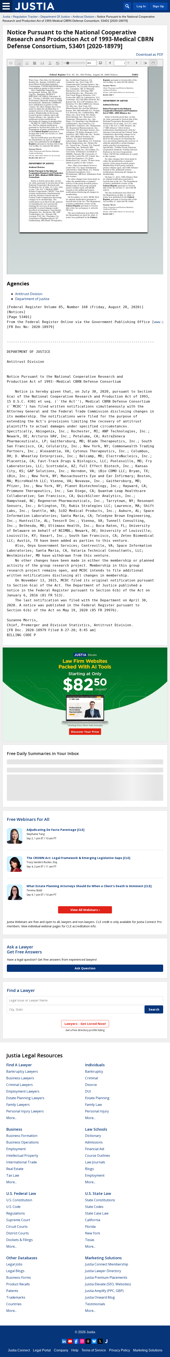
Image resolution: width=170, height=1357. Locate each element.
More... (11, 1118)
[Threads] (88, 1341)
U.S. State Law (98, 1193)
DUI (88, 1091)
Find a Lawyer (21, 990)
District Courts (17, 1233)
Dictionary (93, 1135)
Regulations (15, 1213)
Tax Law (12, 1175)
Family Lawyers (18, 1104)
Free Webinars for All (28, 819)
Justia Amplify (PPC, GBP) (104, 1290)
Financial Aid (94, 1149)
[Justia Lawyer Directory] (106, 1341)
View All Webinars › (85, 910)
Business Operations (22, 1142)
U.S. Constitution (19, 1200)
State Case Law (96, 1213)
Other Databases (21, 1257)
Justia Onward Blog (100, 1297)
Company (61, 1350)
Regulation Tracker (25, 16)
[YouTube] (70, 1341)
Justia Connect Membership (106, 1264)
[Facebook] (76, 1341)
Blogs (89, 1168)
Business (14, 1129)
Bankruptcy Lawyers (22, 1071)
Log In (141, 6)
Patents (12, 1290)
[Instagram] (82, 1341)
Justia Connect (19, 1350)
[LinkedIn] (64, 1341)
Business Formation (21, 1135)
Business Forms (18, 1277)
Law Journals (95, 1162)
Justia (6, 16)
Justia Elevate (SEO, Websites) (108, 1284)
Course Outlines (97, 1155)
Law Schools (96, 1129)
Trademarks (15, 1297)
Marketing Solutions (103, 1257)
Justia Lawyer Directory (103, 1271)
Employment (16, 1149)
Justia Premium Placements (106, 1277)
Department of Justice (32, 299)
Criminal (91, 1078)
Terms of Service (93, 1350)
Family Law (93, 1104)
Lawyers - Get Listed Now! (85, 1024)
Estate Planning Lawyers (25, 1098)
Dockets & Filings (19, 1240)
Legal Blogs (15, 1271)
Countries (14, 1304)
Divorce (91, 1084)
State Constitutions (100, 1200)
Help (74, 1350)
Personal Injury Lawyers (25, 1111)
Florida (90, 1226)
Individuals (95, 1064)
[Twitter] (100, 1341)
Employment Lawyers (22, 1091)
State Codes (94, 1206)
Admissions (94, 1142)
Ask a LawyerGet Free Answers (24, 949)
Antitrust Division (83, 16)
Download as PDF (149, 54)
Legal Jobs (14, 1264)
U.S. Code (13, 1206)
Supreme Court (18, 1220)
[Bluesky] (94, 1341)
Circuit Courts (17, 1226)
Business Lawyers (20, 1078)
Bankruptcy (94, 1071)
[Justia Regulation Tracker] (34, 6)
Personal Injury (97, 1111)
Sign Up (158, 6)
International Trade (21, 1162)
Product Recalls (18, 1284)
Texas (89, 1240)
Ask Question (85, 968)
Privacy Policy (119, 1350)
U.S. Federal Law (21, 1193)
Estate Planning (97, 1098)
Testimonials (95, 1304)
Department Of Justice (55, 16)
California (92, 1220)
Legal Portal (42, 1350)
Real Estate (14, 1168)
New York (92, 1233)
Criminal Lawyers (19, 1084)
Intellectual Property (22, 1155)
